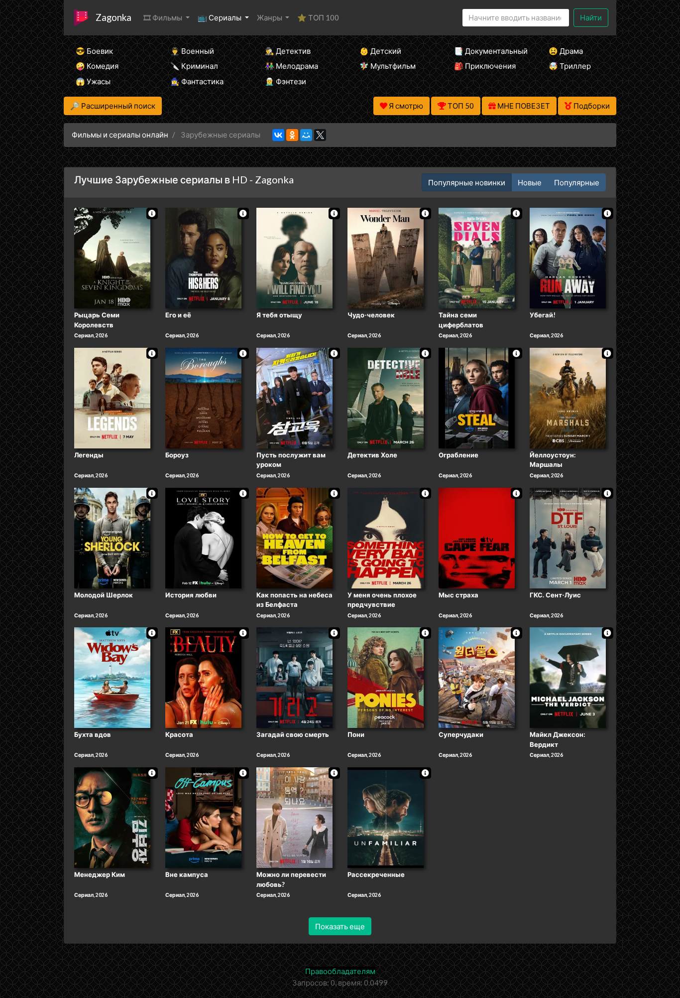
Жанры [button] (270, 17)
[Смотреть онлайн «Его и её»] (203, 257)
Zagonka (113, 17)
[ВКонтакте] (278, 135)
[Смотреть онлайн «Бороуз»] (203, 397)
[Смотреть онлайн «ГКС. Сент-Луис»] (568, 537)
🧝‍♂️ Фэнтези (285, 81)
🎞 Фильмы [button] (163, 17)
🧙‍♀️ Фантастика (197, 81)
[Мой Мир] (306, 135)
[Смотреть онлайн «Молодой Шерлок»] (112, 537)
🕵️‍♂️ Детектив (288, 50)
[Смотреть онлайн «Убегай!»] (568, 257)
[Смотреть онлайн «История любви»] (203, 537)
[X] (320, 135)
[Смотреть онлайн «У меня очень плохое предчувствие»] (385, 537)
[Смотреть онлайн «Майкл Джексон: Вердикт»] (568, 677)
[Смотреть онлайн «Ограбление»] (477, 397)
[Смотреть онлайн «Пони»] (385, 677)
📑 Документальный (488, 50)
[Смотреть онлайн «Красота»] (203, 677)
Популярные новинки (466, 182)
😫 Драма (566, 50)
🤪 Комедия (97, 65)
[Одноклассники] (292, 135)
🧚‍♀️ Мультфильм (387, 65)
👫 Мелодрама (291, 65)
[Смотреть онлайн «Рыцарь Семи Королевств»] (112, 257)
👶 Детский (380, 50)
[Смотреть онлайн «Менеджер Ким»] (112, 817)
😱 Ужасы (93, 81)
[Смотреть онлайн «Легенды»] (112, 397)
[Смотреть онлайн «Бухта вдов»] (112, 677)
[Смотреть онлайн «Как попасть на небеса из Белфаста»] (294, 537)
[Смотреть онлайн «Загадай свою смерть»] (294, 677)
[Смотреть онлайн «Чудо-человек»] (385, 257)
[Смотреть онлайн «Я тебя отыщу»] (294, 257)
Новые (530, 182)
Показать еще (340, 926)
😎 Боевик (94, 50)
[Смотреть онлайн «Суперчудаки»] (477, 677)
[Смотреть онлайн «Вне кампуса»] (203, 817)
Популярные (576, 182)
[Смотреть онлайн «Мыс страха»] (477, 537)
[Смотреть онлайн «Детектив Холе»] (385, 397)
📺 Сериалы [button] (220, 17)
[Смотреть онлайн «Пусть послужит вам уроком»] (294, 397)
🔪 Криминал (194, 65)
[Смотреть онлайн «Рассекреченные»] (385, 817)
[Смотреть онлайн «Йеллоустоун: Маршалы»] (568, 397)
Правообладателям (340, 971)
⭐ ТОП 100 (318, 17)
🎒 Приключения (485, 65)
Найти (591, 17)
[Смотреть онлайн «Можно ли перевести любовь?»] (294, 817)
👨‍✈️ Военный (192, 50)
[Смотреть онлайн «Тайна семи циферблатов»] (477, 257)
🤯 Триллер (570, 65)
